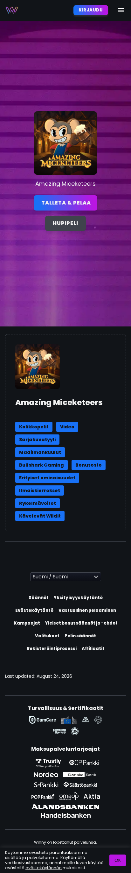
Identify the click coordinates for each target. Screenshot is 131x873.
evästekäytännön (43, 868)
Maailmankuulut (40, 452)
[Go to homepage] (11, 10)
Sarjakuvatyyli (37, 439)
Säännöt (39, 598)
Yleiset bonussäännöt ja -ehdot (81, 623)
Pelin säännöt (80, 636)
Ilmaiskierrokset (39, 490)
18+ (75, 731)
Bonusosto (88, 465)
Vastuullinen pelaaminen (87, 610)
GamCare (42, 720)
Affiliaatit (93, 649)
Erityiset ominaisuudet (47, 478)
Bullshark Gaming (41, 465)
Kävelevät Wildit (40, 516)
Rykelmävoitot (37, 503)
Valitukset (47, 636)
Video (67, 427)
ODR (69, 720)
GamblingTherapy (59, 731)
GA (85, 720)
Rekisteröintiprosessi (52, 649)
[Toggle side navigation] (120, 10)
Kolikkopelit (34, 427)
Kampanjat (27, 623)
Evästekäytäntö (34, 610)
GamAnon (98, 720)
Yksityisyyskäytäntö (78, 598)
